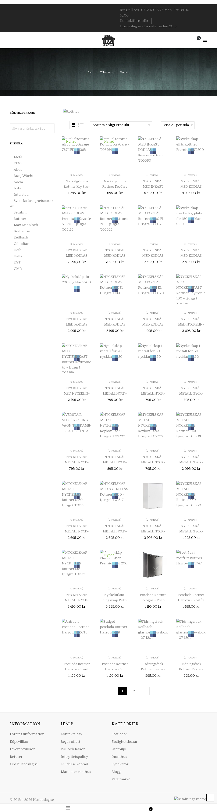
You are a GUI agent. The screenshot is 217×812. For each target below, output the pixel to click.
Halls (18, 256)
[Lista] (80, 125)
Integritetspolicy (74, 757)
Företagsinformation (27, 734)
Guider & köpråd (74, 764)
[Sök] (50, 128)
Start (91, 72)
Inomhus (119, 757)
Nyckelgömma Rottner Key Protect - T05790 (77, 186)
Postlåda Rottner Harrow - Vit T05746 (115, 669)
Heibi (18, 250)
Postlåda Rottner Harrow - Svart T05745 (77, 669)
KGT (17, 262)
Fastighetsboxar (125, 742)
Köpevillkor (19, 742)
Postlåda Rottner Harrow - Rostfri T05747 (191, 600)
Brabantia (22, 231)
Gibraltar (21, 244)
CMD (18, 269)
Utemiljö (119, 749)
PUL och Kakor (73, 749)
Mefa (18, 157)
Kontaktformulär (134, 21)
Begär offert (70, 742)
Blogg (116, 772)
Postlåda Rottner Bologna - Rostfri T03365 (153, 600)
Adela (18, 182)
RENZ (18, 163)
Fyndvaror (120, 764)
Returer (16, 757)
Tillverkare (107, 72)
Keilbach (21, 237)
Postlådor (119, 734)
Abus (18, 170)
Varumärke (121, 779)
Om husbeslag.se (24, 764)
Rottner (20, 219)
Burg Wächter (25, 176)
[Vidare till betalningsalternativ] (145, 691)
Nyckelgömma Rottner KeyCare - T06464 (114, 186)
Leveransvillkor (22, 749)
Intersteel (21, 195)
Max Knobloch (26, 225)
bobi (17, 188)
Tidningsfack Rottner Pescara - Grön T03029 (191, 669)
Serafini (20, 212)
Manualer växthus (76, 772)
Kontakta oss (71, 734)
